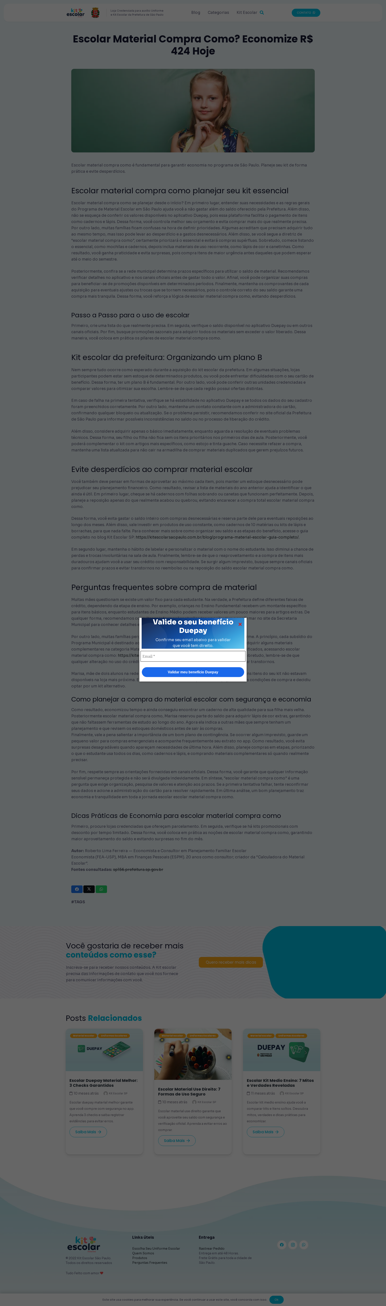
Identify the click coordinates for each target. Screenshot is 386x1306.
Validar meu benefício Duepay (193, 672)
